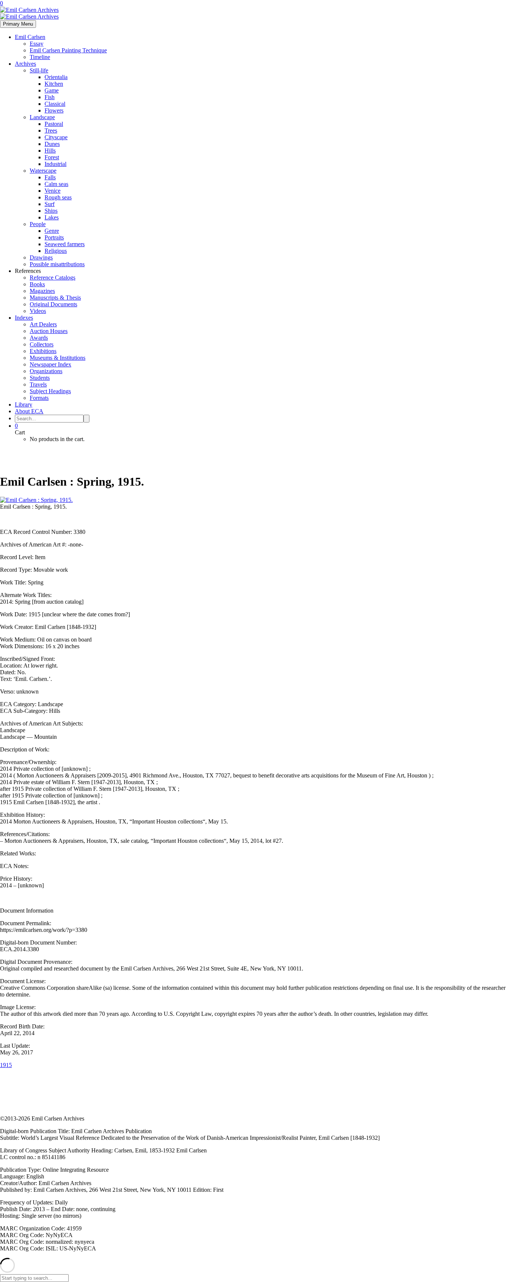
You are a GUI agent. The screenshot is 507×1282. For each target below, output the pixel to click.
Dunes (52, 144)
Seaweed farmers (65, 244)
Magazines (42, 291)
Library (23, 404)
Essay (36, 43)
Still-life (39, 70)
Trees (51, 130)
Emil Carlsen (30, 37)
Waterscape (43, 170)
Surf (50, 204)
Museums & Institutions (57, 358)
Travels (38, 384)
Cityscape (56, 137)
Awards (39, 338)
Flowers (54, 110)
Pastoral (54, 124)
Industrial (55, 164)
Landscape (42, 117)
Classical (55, 104)
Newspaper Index (50, 364)
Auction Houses (49, 331)
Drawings (41, 257)
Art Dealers (43, 324)
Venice (52, 190)
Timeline (40, 57)
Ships (51, 211)
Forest (52, 157)
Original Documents (53, 304)
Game (52, 90)
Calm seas (56, 184)
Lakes (52, 217)
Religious (56, 251)
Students (40, 378)
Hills (50, 150)
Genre (52, 231)
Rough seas (58, 197)
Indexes (24, 317)
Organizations (46, 371)
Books (37, 284)
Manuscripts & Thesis (55, 297)
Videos (38, 311)
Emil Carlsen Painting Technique (68, 50)
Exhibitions (43, 351)
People (38, 224)
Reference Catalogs (52, 277)
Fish (50, 97)
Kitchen (54, 84)
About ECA (29, 411)
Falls (50, 177)
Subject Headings (50, 391)
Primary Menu (18, 24)
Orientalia (56, 77)
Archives (25, 64)
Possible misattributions (57, 264)
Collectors (41, 344)
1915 (6, 1065)
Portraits (54, 237)
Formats (39, 398)
